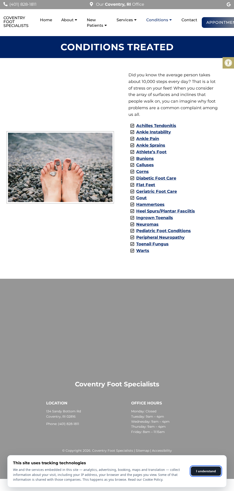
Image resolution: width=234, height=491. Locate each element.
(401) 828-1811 (23, 4)
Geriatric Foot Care (156, 191)
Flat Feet (145, 184)
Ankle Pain (147, 138)
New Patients (95, 23)
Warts (142, 250)
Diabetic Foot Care (156, 178)
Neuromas (147, 224)
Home (46, 20)
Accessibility (162, 451)
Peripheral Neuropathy (160, 237)
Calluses (145, 164)
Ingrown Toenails (154, 217)
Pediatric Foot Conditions (163, 230)
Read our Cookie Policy (145, 479)
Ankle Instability (153, 132)
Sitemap (142, 451)
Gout (141, 197)
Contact (189, 20)
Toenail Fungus (152, 244)
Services (125, 20)
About (67, 20)
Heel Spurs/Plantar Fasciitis (165, 211)
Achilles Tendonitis (156, 125)
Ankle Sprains (150, 145)
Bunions (145, 158)
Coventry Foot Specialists (16, 22)
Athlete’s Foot (151, 151)
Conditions (157, 20)
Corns (142, 171)
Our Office (119, 4)
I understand (206, 471)
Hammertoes (150, 204)
